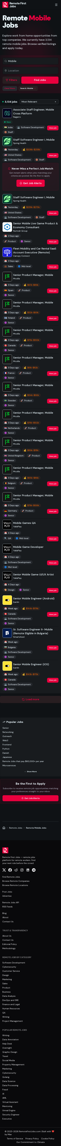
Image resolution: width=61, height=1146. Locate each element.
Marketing (7, 979)
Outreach (7, 736)
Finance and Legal (11, 1004)
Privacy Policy (32, 1138)
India (8, 127)
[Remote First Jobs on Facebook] (10, 870)
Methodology (9, 948)
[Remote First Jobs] (3, 827)
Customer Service (11, 971)
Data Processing (10, 1085)
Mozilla (16, 278)
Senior (6, 728)
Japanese (7, 757)
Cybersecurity (9, 966)
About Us (6, 935)
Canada (10, 345)
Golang (5, 1077)
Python (6, 748)
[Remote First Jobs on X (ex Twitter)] (4, 870)
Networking (8, 732)
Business (6, 991)
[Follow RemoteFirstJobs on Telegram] (34, 870)
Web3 (5, 740)
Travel (5, 1056)
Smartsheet (19, 637)
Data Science (8, 1081)
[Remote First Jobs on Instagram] (22, 870)
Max (10, 1134)
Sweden (10, 400)
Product (10, 241)
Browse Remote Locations (15, 885)
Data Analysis (9, 996)
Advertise (7, 896)
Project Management (12, 1021)
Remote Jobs (15, 828)
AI (3, 1093)
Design (9, 589)
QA (7, 538)
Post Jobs (7, 891)
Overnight (7, 1048)
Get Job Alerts (32, 183)
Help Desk (7, 1043)
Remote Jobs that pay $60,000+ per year (23, 761)
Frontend (7, 744)
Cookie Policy (47, 1138)
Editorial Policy (9, 944)
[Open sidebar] (56, 4)
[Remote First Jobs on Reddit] (16, 870)
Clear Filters (9, 88)
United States (12, 155)
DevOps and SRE (10, 1000)
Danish (6, 753)
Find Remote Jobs (11, 877)
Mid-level (24, 266)
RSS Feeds (7, 906)
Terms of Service (15, 1138)
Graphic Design (9, 1052)
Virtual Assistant (10, 1102)
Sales (8, 266)
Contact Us (7, 921)
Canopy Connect (21, 256)
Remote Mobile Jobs (36, 828)
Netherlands (12, 428)
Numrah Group (20, 231)
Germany (10, 510)
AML (4, 1098)
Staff (8, 132)
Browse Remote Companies (15, 881)
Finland (9, 318)
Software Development (30, 127)
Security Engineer (10, 1114)
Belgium (10, 483)
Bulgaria (10, 647)
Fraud (5, 1089)
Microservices (9, 765)
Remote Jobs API (10, 902)
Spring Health (19, 143)
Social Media (8, 1060)
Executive (7, 1118)
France (9, 373)
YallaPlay (17, 526)
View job (53, 128)
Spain (8, 290)
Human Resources (11, 1008)
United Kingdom (14, 455)
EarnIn (16, 602)
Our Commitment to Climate (30, 1142)
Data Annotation (10, 1039)
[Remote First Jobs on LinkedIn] (28, 870)
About (5, 917)
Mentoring (7, 1106)
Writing (5, 1017)
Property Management (13, 1064)
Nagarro (17, 117)
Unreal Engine (8, 1110)
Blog (4, 913)
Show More (32, 771)
